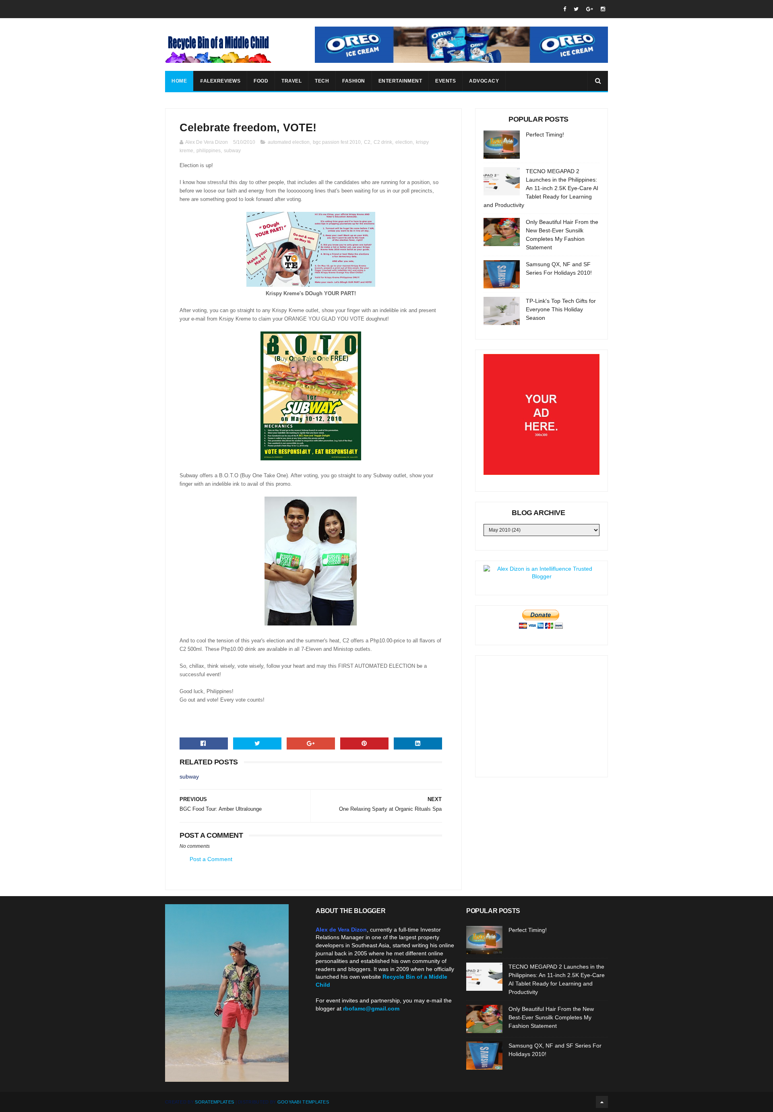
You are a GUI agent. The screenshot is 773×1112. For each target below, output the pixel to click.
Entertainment (400, 81)
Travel (291, 81)
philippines (208, 150)
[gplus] (589, 9)
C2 (367, 142)
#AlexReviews (220, 81)
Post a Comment (211, 859)
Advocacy (484, 81)
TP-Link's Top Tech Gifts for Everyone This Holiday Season (561, 309)
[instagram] (603, 9)
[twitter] (576, 9)
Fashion (353, 81)
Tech (322, 81)
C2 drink (383, 142)
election (404, 142)
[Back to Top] (602, 1102)
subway (232, 150)
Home (179, 81)
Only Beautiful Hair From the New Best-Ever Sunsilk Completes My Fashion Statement (551, 1017)
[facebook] (564, 9)
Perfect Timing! (545, 134)
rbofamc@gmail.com (371, 1008)
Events (445, 81)
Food (261, 81)
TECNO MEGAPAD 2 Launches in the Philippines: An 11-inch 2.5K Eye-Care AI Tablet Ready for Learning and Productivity (541, 188)
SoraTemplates (214, 1102)
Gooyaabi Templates (303, 1102)
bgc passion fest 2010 (337, 142)
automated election (289, 142)
